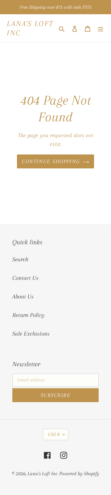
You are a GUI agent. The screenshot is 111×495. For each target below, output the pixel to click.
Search (20, 259)
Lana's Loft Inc (30, 28)
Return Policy (28, 315)
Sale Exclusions (31, 333)
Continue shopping (51, 161)
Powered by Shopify (79, 473)
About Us (23, 296)
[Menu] (100, 28)
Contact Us (25, 278)
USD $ (54, 434)
